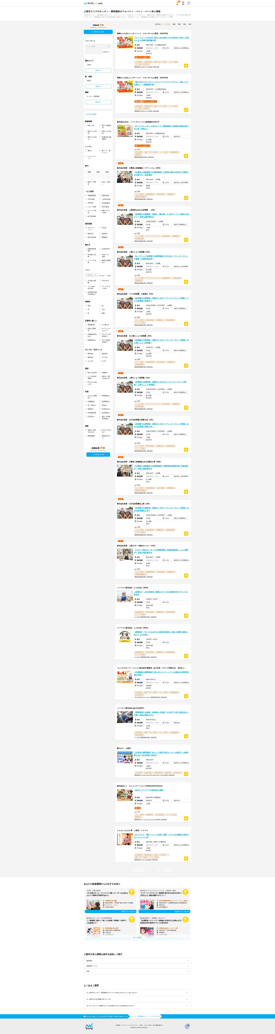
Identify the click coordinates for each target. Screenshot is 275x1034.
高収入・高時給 (92, 183)
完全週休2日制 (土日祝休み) (92, 293)
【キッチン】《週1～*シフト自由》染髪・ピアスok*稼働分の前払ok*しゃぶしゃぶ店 (161, 836)
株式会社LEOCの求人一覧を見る (144, 157)
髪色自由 (90, 353)
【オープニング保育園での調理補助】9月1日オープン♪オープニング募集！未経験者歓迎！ (161, 257)
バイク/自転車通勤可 (92, 377)
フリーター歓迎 (92, 211)
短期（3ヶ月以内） (106, 132)
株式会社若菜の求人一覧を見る (144, 199)
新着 (174, 24)
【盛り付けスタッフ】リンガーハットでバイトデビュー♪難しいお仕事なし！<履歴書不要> (161, 83)
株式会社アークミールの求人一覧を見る (146, 859)
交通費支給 (91, 401)
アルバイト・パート (92, 229)
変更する (98, 70)
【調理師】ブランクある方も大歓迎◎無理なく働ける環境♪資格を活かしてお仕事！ (161, 633)
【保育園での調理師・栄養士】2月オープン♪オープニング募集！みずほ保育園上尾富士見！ (161, 425)
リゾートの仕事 (92, 261)
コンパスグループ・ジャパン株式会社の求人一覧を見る (151, 697)
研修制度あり (106, 395)
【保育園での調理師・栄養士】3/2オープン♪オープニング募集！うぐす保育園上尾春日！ (161, 299)
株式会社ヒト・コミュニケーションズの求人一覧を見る (151, 819)
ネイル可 (90, 361)
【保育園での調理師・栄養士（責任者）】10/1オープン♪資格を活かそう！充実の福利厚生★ (161, 215)
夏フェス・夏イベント (106, 151)
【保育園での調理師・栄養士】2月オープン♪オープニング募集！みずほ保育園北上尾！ (161, 509)
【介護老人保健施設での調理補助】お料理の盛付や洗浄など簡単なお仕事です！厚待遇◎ (161, 173)
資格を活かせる (106, 437)
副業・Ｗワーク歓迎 (106, 211)
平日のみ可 (105, 280)
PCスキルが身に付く (92, 383)
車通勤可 (105, 372)
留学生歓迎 (105, 207)
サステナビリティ (133, 1025)
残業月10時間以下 (106, 261)
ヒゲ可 (104, 361)
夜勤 (103, 313)
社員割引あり (106, 409)
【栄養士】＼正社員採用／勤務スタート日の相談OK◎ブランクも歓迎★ (161, 593)
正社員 (104, 228)
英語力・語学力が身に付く (106, 377)
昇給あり (105, 405)
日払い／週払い (106, 183)
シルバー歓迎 (92, 207)
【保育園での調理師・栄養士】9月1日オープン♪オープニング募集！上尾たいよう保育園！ (160, 383)
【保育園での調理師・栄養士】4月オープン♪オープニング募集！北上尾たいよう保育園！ (161, 341)
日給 (98, 172)
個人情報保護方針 (157, 1025)
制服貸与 (90, 409)
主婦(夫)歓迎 (106, 203)
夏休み (90, 150)
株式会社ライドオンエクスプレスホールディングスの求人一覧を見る (155, 775)
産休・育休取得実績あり (106, 417)
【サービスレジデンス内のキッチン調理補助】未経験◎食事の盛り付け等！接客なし (161, 127)
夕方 (103, 309)
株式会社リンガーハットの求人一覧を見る (147, 67)
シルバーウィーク (92, 157)
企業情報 (117, 1025)
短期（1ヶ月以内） (92, 132)
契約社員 (90, 233)
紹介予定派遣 (92, 237)
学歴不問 (90, 203)
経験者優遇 (91, 436)
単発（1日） (91, 125)
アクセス (124, 1025)
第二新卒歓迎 (92, 216)
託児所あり (91, 416)
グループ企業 (147, 1025)
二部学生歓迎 (106, 199)
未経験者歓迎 (92, 195)
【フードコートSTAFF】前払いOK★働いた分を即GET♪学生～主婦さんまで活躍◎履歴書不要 (161, 39)
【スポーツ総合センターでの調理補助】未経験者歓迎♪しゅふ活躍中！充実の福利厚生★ (161, 551)
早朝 (89, 306)
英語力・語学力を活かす (92, 431)
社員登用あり (106, 413)
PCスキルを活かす (106, 431)
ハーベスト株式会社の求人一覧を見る (146, 617)
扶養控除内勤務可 (92, 250)
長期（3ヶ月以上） (92, 138)
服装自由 (90, 357)
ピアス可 (105, 357)
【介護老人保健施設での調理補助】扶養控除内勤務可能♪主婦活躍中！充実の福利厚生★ (161, 467)
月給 (107, 172)
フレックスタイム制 (106, 287)
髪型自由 (105, 353)
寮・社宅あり (92, 405)
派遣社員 (105, 233)
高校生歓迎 (105, 195)
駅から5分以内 (92, 372)
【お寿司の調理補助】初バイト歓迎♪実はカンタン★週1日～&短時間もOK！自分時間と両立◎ (161, 754)
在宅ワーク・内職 (106, 255)
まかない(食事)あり (92, 397)
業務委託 (105, 237)
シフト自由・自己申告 (92, 287)
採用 (141, 1025)
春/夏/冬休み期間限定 (106, 138)
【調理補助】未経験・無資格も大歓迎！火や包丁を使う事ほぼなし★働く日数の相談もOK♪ (161, 713)
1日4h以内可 (106, 249)
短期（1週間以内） (106, 126)
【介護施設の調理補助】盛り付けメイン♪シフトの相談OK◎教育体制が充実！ (161, 673)
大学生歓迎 (91, 199)
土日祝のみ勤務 (92, 281)
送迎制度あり (106, 401)
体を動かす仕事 (92, 255)
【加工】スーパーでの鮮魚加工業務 (148, 790)
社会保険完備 (92, 413)
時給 (89, 172)
